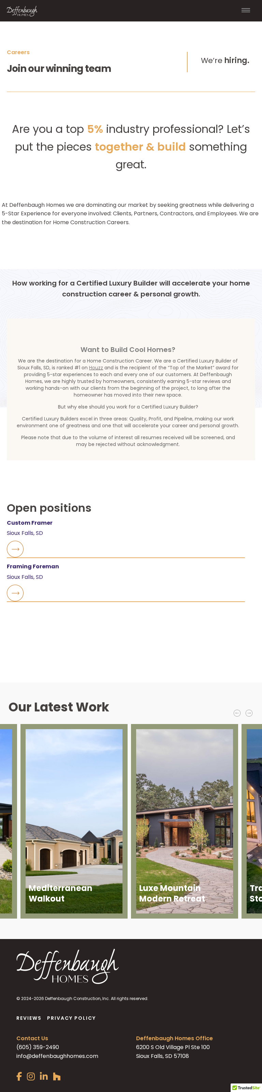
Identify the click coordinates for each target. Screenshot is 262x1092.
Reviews (29, 1018)
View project (46, 904)
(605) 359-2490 (37, 1047)
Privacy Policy (71, 1018)
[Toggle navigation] (245, 11)
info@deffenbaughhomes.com (57, 1056)
